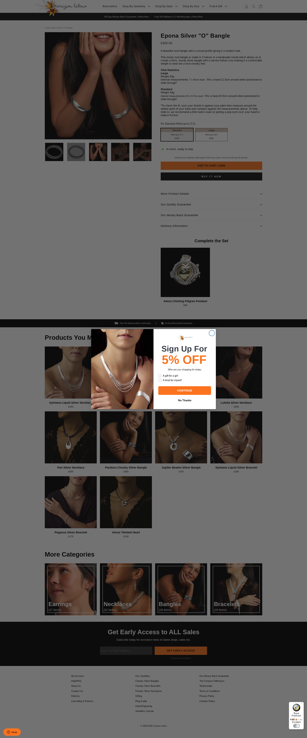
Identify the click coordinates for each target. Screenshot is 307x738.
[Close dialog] (212, 333)
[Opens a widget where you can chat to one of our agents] (12, 732)
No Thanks (184, 400)
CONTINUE (184, 390)
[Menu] (302, 704)
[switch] (296, 726)
